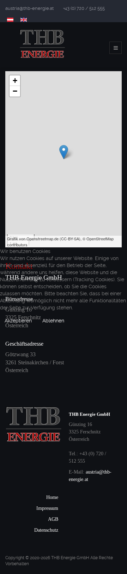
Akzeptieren (18, 320)
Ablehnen (53, 320)
